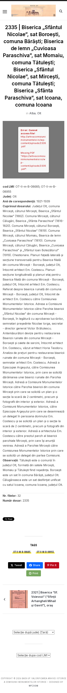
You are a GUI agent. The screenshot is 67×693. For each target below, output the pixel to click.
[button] (5, 11)
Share (36, 565)
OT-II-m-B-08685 (21, 551)
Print (35, 573)
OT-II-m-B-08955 (45, 551)
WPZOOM (33, 686)
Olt (39, 113)
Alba (32, 113)
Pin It (53, 565)
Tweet (18, 565)
